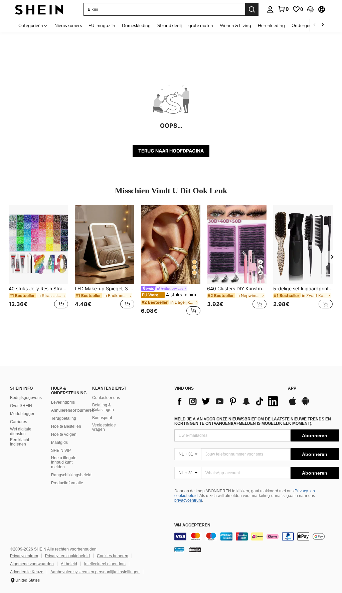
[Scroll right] (322, 25)
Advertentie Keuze (26, 572)
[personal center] (270, 9)
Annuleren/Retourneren (72, 410)
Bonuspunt (102, 417)
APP (292, 388)
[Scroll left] (314, 25)
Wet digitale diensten (20, 431)
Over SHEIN (21, 405)
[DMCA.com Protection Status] (195, 549)
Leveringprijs (63, 402)
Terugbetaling (63, 418)
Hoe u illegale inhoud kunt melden (63, 463)
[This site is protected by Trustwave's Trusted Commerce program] (179, 549)
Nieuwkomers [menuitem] (68, 25)
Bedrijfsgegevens (26, 397)
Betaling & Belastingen (103, 407)
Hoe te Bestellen (66, 426)
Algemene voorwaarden (32, 564)
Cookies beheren (112, 556)
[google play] (305, 404)
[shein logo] (39, 9)
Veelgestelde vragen (104, 427)
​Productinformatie (67, 483)
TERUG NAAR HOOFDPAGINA (171, 151)
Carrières (18, 421)
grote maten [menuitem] (200, 25)
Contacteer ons (106, 397)
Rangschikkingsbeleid (71, 475)
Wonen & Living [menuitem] (235, 25)
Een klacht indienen (19, 442)
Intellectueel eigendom (105, 564)
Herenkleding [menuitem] (271, 25)
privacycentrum (188, 500)
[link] (283, 9)
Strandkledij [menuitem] (169, 25)
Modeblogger (22, 413)
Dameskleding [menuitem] (136, 25)
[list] (227, 401)
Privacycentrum (24, 556)
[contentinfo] (256, 536)
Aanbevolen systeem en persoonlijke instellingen (95, 572)
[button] (310, 9)
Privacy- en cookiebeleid (67, 556)
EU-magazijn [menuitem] (102, 25)
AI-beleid (69, 564)
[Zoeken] (252, 9)
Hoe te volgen (63, 434)
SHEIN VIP (61, 450)
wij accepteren (192, 525)
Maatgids (59, 442)
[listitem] (38, 261)
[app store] (292, 404)
